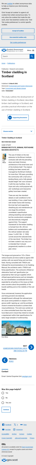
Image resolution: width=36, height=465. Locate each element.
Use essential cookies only (18, 37)
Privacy (32, 438)
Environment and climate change (16, 88)
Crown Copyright (7, 438)
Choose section (8, 131)
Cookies (29, 434)
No (7, 398)
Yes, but (8, 403)
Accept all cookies (18, 31)
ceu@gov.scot (27, 376)
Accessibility (5, 434)
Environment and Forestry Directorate (20, 86)
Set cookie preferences (18, 42)
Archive (14, 434)
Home (3, 63)
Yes (7, 393)
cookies (9, 4)
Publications (11, 63)
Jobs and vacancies (21, 438)
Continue (6, 409)
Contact (21, 434)
